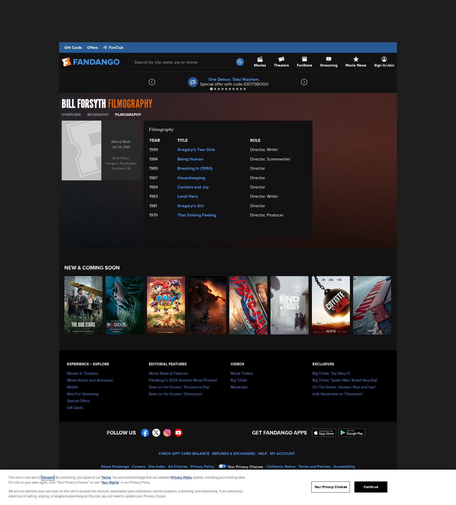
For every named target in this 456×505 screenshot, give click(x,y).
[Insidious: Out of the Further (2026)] (125, 305)
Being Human (190, 159)
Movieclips (239, 387)
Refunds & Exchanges (233, 453)
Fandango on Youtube (178, 433)
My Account (282, 453)
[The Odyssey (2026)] (207, 305)
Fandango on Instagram (167, 433)
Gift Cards (73, 47)
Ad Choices (178, 466)
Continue (371, 486)
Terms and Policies (314, 466)
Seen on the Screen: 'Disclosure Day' (179, 387)
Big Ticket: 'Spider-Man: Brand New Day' (345, 380)
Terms (106, 477)
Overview (71, 114)
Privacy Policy (202, 466)
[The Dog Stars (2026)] (83, 305)
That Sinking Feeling (196, 215)
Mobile (72, 387)
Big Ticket (239, 380)
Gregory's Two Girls (196, 150)
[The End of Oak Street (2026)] (289, 305)
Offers (92, 47)
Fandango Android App (352, 433)
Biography (98, 114)
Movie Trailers (242, 373)
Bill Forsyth (84, 104)
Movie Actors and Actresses (90, 380)
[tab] (211, 88)
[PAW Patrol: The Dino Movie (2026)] (166, 305)
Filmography (128, 114)
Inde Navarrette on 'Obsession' (337, 394)
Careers (138, 466)
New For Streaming (82, 394)
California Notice (281, 466)
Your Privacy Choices (245, 466)
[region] (228, 487)
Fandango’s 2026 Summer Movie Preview (183, 380)
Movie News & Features (168, 373)
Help (262, 453)
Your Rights (110, 482)
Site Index (156, 466)
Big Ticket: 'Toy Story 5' (331, 373)
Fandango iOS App (324, 433)
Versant (48, 477)
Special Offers (78, 400)
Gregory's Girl (190, 206)
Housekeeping (191, 178)
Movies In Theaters (82, 373)
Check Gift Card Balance (184, 453)
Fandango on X (156, 433)
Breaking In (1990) (195, 168)
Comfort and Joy (193, 187)
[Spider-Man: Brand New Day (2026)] (248, 305)
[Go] (240, 62)
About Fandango (115, 466)
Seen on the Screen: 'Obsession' (176, 394)
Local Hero (187, 196)
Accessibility (344, 466)
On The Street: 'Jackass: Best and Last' (344, 387)
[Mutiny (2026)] (372, 305)
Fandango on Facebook (145, 433)
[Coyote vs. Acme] (331, 305)
